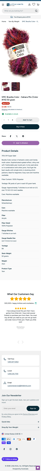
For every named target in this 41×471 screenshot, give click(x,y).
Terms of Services (29, 414)
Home (4, 21)
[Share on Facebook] (10, 136)
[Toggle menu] (3, 4)
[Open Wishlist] (38, 468)
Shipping (4, 109)
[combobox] (20, 10)
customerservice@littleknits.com (19, 386)
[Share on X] (16, 136)
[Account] (29, 4)
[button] (18, 342)
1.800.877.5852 (13, 362)
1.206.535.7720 (13, 374)
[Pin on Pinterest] (23, 136)
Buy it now (21, 127)
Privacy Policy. (6, 416)
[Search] (36, 11)
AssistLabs (24, 469)
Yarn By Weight (14, 21)
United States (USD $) (12, 434)
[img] (20, 299)
